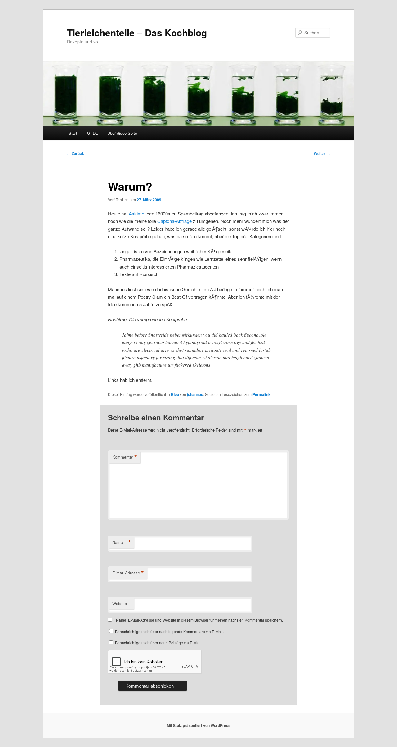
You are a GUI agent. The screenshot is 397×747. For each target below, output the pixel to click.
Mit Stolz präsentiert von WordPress (198, 725)
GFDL (92, 133)
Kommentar (124, 457)
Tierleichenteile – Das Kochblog (137, 32)
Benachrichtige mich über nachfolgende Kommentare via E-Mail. (169, 631)
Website (119, 603)
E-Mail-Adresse (128, 573)
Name (121, 542)
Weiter (322, 153)
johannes (195, 394)
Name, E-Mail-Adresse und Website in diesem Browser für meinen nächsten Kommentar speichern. (199, 619)
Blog (175, 394)
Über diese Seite (122, 133)
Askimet (137, 213)
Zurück (75, 153)
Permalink (261, 394)
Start (73, 133)
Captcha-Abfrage (174, 221)
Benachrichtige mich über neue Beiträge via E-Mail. (158, 642)
